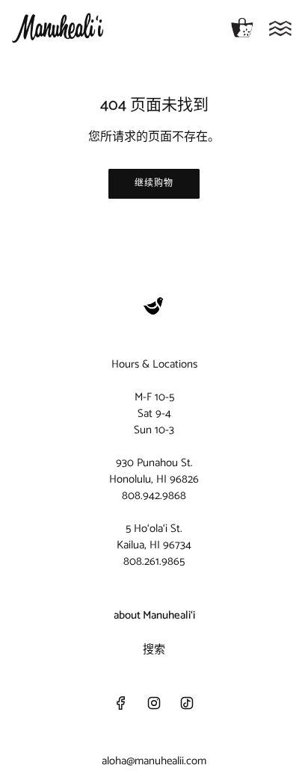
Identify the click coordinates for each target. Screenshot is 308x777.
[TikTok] (186, 703)
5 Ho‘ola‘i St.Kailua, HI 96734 (154, 536)
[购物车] (242, 28)
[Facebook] (121, 703)
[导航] (280, 28)
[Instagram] (154, 703)
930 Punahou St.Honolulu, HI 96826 (154, 471)
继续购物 (154, 183)
